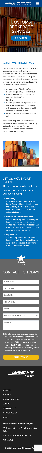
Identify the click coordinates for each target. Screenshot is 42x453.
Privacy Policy (10, 413)
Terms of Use (9, 408)
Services (7, 390)
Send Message (21, 357)
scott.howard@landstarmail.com (17, 435)
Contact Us (21, 38)
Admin (5, 417)
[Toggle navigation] (37, 3)
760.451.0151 (8, 440)
